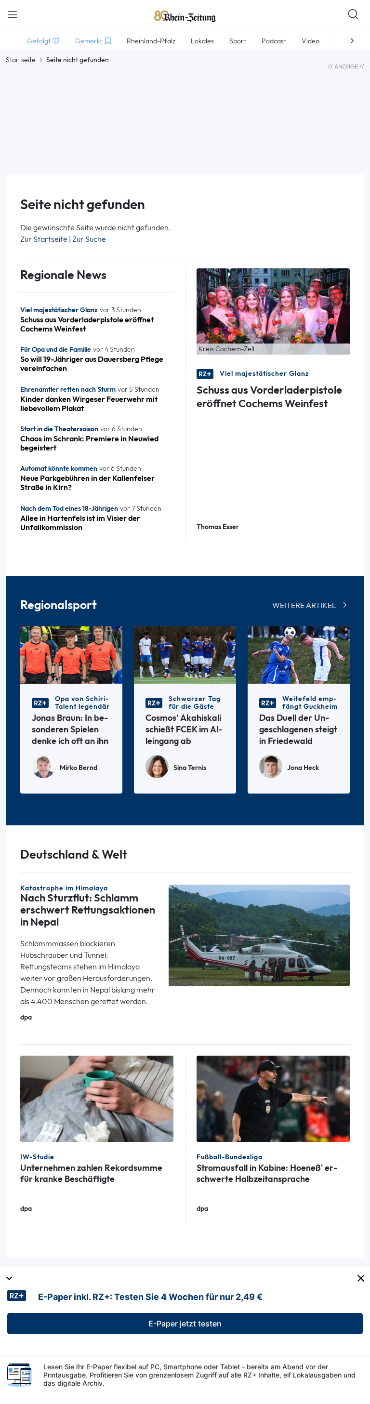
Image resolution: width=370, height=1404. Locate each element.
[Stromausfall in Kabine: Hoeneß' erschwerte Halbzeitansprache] (273, 1098)
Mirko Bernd (78, 767)
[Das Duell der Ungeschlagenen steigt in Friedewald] (299, 654)
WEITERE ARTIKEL (304, 605)
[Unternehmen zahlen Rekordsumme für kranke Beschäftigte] (96, 1098)
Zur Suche (89, 239)
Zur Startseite (43, 239)
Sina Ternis (189, 767)
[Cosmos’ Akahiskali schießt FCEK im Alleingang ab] (185, 654)
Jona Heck (303, 767)
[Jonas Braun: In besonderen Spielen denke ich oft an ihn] (71, 654)
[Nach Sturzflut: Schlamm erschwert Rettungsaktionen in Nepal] (259, 934)
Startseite (21, 59)
